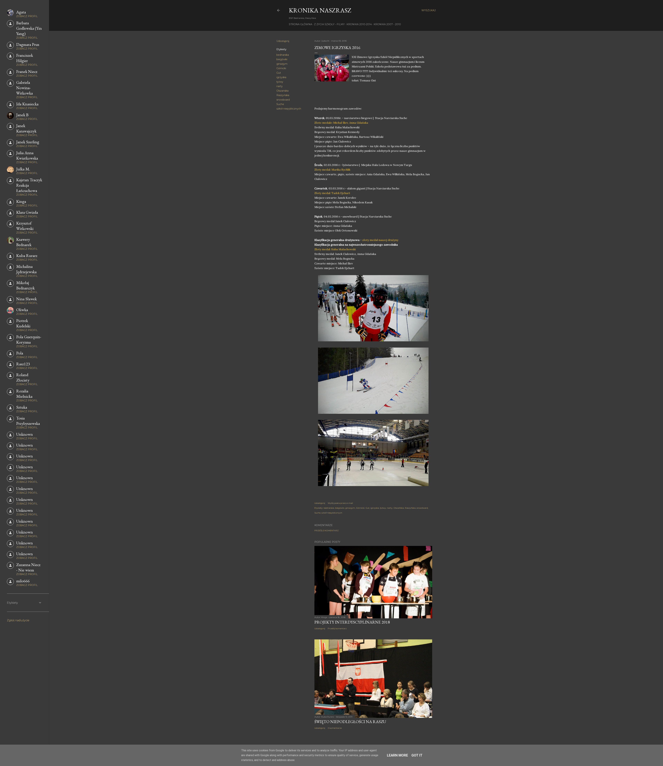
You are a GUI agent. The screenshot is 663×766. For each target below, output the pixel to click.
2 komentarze (335, 728)
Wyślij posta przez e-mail (340, 503)
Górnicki (281, 68)
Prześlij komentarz (326, 530)
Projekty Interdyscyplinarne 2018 (352, 622)
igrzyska (281, 77)
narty (279, 86)
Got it (416, 755)
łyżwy (279, 81)
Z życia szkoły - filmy (329, 24)
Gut (278, 72)
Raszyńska (282, 95)
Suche (280, 104)
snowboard (283, 99)
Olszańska (282, 90)
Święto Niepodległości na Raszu (350, 721)
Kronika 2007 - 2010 (387, 24)
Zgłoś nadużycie (18, 620)
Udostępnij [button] (282, 41)
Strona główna (300, 24)
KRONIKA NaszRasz (320, 10)
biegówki (281, 59)
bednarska (282, 54)
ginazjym (281, 63)
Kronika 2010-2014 (359, 24)
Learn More (397, 755)
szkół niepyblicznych (288, 108)
